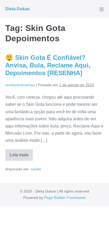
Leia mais (21, 157)
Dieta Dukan (17, 9)
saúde (36, 169)
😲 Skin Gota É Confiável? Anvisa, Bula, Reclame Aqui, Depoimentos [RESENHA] (47, 65)
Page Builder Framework (65, 197)
